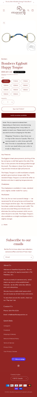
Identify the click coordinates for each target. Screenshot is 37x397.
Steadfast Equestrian (15, 392)
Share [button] (5, 224)
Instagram (7, 326)
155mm (15, 94)
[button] (4, 10)
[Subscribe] (31, 257)
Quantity (4, 98)
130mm (25, 85)
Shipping (3, 74)
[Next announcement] (34, 2)
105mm (5, 81)
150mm (5, 94)
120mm (5, 85)
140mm (15, 89)
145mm (25, 89)
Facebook (7, 330)
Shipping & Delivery (10, 334)
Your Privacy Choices (10, 351)
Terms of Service (9, 343)
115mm (25, 81)
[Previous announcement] (3, 2)
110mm (15, 81)
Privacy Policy (8, 347)
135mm (5, 89)
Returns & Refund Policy (11, 338)
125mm (15, 85)
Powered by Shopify (26, 392)
